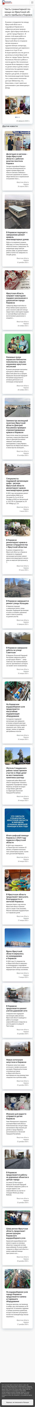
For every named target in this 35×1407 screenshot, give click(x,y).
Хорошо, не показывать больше (17, 1402)
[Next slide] (27, 105)
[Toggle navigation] (32, 2)
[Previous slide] (8, 105)
